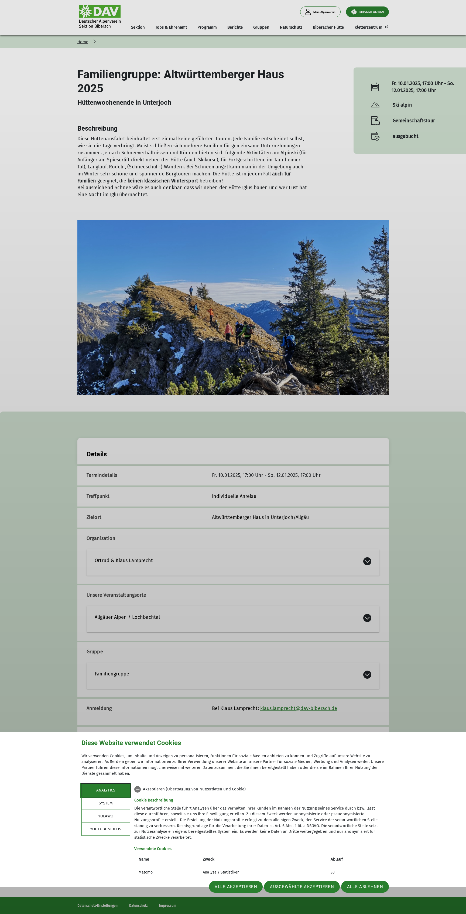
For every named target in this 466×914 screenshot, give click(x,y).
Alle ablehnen (365, 886)
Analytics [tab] (105, 790)
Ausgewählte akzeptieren (302, 886)
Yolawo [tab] (105, 816)
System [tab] (106, 803)
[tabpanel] (259, 831)
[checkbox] (259, 789)
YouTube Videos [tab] (105, 829)
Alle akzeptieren (236, 886)
